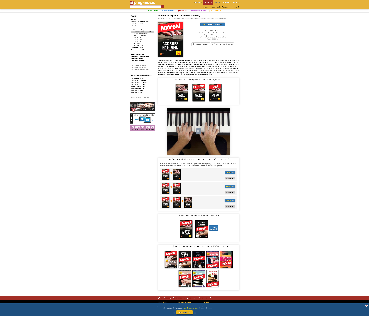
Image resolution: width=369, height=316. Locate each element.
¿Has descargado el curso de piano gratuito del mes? (184, 298)
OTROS (236, 2)
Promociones (169, 11)
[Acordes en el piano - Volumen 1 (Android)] (186, 229)
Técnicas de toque (139, 30)
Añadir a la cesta (212, 24)
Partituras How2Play (138, 50)
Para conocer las (139, 84)
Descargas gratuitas (138, 60)
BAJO (217, 2)
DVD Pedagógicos (137, 54)
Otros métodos (138, 45)
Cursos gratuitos (199, 11)
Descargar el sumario (201, 44)
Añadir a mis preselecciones (223, 44)
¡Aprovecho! (184, 312)
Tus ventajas (154, 11)
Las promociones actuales (139, 69)
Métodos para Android (139, 26)
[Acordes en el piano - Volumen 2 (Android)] (201, 229)
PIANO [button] (208, 2)
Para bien (138, 86)
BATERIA (226, 2)
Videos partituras (137, 58)
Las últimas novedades (138, 65)
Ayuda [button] (205, 7)
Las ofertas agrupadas (138, 67)
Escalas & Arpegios (139, 35)
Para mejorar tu (138, 80)
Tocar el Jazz (137, 41)
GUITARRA (197, 2)
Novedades (183, 11)
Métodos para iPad (137, 23)
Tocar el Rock (137, 39)
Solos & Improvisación (140, 33)
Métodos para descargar (139, 21)
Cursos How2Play (137, 47)
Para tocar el (137, 90)
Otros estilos (137, 43)
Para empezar (216, 11)
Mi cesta (235, 7)
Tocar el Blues (137, 37)
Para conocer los (139, 82)
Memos (133, 52)
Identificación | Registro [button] (220, 7)
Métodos (134, 19)
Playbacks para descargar (140, 56)
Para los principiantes (140, 28)
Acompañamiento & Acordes (142, 31)
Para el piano (138, 78)
